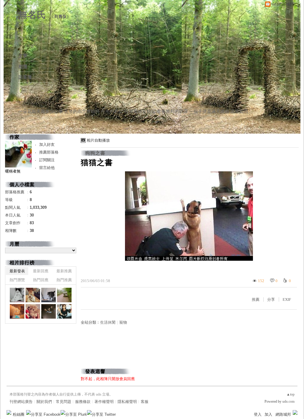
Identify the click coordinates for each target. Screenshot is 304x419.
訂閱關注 (47, 160)
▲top (290, 394)
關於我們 (44, 401)
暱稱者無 (12, 171)
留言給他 (47, 167)
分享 (271, 299)
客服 (144, 401)
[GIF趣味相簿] (33, 295)
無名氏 (32, 15)
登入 (258, 414)
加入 (268, 414)
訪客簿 (25, 77)
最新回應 (40, 271)
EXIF (287, 299)
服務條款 (83, 401)
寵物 (123, 322)
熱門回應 (40, 280)
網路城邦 (283, 414)
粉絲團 (18, 414)
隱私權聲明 (127, 401)
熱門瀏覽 (17, 280)
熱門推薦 (64, 280)
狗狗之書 (95, 153)
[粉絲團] (9, 412)
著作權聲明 (104, 401)
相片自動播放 (98, 140)
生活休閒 (107, 322)
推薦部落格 (48, 152)
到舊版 (60, 16)
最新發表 (17, 271)
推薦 (255, 299)
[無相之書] (17, 295)
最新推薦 (64, 271)
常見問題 (63, 401)
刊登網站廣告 (21, 401)
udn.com (288, 401)
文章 (22, 55)
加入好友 (47, 144)
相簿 (22, 66)
